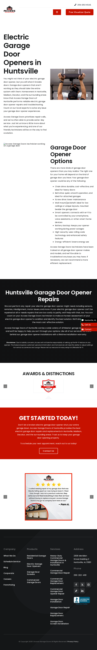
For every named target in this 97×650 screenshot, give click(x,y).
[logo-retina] (9, 6)
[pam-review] (48, 474)
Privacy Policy (73, 641)
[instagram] (88, 584)
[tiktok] (76, 590)
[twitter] (82, 584)
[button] (5, 386)
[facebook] (76, 584)
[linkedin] (82, 590)
